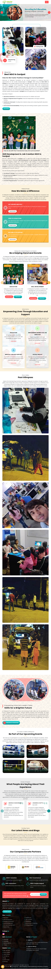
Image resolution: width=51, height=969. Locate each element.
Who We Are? (6, 950)
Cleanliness (28, 921)
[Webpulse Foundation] (7, 2)
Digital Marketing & (33, 966)
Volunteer (5, 939)
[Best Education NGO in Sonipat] (13, 274)
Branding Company (43, 966)
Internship (5, 941)
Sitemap (5, 961)
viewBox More (7, 911)
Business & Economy (8, 921)
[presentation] (2, 282)
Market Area (6, 959)
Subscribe (43, 894)
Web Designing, (23, 966)
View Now (18, 296)
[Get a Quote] (2, 966)
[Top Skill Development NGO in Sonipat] (37, 274)
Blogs (4, 958)
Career (5, 945)
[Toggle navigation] (47, 2)
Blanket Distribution (35, 766)
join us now (12, 211)
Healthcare (28, 917)
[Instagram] (3, 934)
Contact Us (6, 956)
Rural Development (8, 923)
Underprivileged (29, 925)
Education (13, 286)
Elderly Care (6, 927)
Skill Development (37, 286)
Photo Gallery (6, 952)
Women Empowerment (9, 925)
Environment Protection (31, 923)
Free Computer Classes (13, 751)
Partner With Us (7, 943)
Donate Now (12, 225)
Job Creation (29, 919)
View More (6, 108)
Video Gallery (6, 954)
